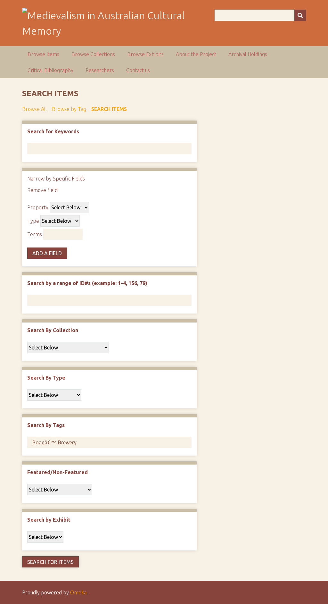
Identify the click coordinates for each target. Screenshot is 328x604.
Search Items (109, 109)
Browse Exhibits (145, 54)
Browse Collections (93, 54)
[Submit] (300, 15)
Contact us (138, 70)
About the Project (196, 54)
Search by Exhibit (48, 520)
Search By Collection (52, 330)
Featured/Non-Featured (57, 472)
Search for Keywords (53, 131)
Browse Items (43, 54)
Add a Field (47, 253)
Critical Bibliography (50, 70)
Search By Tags (46, 425)
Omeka (78, 592)
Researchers (100, 70)
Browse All (34, 109)
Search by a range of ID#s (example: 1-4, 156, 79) (87, 283)
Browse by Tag (69, 109)
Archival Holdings (247, 54)
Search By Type (46, 378)
